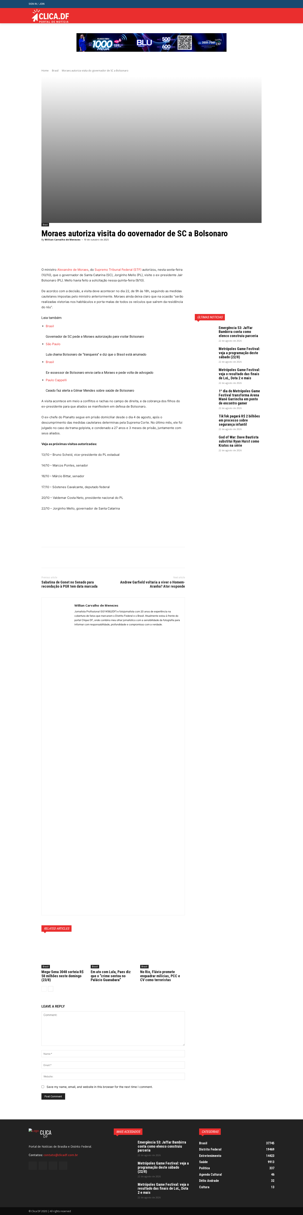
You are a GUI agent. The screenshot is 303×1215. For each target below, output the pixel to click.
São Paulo (53, 344)
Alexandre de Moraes (72, 270)
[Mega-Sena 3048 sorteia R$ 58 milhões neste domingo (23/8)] (63, 952)
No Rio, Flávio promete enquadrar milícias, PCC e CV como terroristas (160, 976)
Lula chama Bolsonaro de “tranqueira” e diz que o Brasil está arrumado (96, 354)
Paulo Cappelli (56, 380)
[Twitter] (265, 15)
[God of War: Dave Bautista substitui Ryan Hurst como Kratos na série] (205, 442)
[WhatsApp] (74, 557)
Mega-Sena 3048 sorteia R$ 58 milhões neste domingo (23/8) (62, 976)
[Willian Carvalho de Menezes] (58, 756)
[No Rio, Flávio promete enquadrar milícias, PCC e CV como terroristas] (162, 952)
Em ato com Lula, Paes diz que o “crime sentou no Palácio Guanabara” (111, 976)
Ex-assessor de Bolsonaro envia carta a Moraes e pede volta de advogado (99, 373)
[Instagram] (259, 15)
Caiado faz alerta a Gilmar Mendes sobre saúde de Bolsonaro (90, 391)
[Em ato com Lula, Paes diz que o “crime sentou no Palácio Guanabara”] (113, 952)
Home (45, 70)
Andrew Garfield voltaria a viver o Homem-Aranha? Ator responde (152, 584)
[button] (271, 4)
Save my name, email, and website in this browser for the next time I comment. (100, 1086)
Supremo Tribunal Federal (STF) (118, 270)
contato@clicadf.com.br (60, 1155)
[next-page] (50, 988)
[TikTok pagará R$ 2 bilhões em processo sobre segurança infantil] (205, 421)
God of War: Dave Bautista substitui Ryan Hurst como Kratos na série (239, 441)
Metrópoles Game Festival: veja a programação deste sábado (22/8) (239, 353)
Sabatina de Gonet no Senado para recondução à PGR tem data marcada (69, 584)
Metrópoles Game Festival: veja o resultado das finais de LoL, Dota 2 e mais (239, 374)
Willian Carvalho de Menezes (62, 239)
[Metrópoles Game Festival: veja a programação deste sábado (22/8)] (205, 354)
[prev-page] (44, 988)
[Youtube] (272, 15)
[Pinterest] (64, 557)
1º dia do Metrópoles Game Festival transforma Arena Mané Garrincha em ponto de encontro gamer (239, 397)
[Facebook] (253, 15)
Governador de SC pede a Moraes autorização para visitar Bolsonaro (95, 337)
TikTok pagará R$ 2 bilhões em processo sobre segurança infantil (239, 420)
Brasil (55, 70)
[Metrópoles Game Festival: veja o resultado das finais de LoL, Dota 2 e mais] (205, 375)
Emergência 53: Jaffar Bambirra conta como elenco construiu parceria (238, 332)
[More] (147, 257)
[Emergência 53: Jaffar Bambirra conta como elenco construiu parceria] (205, 333)
